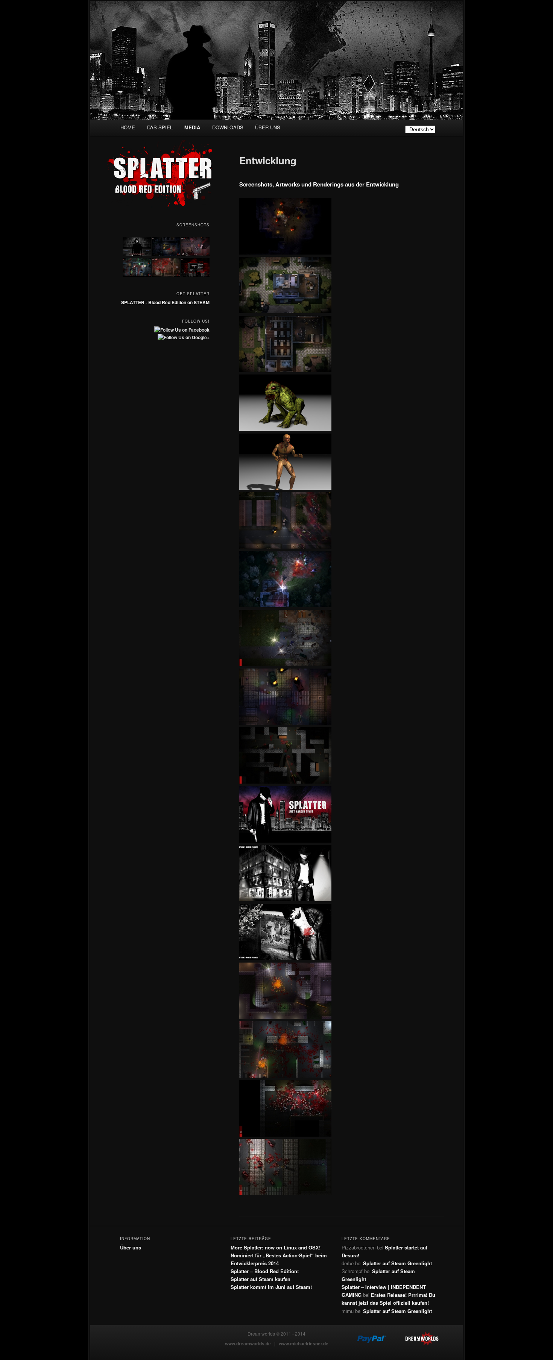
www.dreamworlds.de (248, 1343)
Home (127, 127)
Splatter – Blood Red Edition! (265, 1271)
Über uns (267, 127)
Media (192, 127)
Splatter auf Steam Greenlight (397, 1263)
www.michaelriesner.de (303, 1343)
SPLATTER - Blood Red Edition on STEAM (165, 302)
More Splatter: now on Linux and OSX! (276, 1247)
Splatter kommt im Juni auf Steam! (271, 1286)
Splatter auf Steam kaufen (260, 1279)
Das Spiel (160, 127)
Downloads (227, 127)
